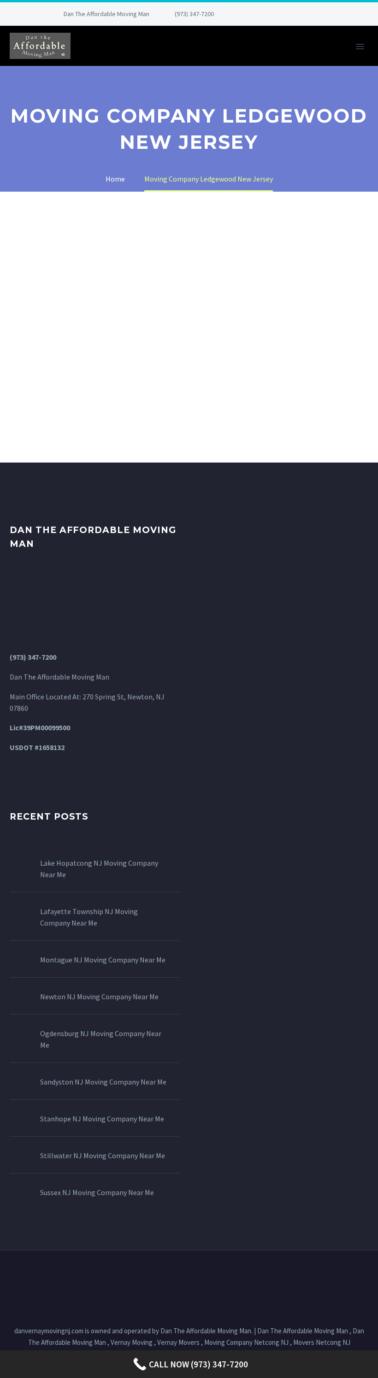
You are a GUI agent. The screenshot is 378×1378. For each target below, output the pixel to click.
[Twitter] (278, 14)
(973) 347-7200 (194, 14)
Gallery (243, 59)
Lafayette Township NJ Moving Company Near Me (89, 917)
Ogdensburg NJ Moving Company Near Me (100, 1039)
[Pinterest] (306, 14)
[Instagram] (292, 14)
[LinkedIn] (265, 14)
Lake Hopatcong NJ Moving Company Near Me (99, 868)
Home (95, 59)
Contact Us (299, 59)
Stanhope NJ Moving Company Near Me (102, 1118)
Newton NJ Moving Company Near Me (99, 996)
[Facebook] (251, 14)
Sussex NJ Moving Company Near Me (97, 1192)
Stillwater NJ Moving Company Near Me (102, 1155)
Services (193, 59)
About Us (141, 59)
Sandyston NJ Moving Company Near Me (103, 1081)
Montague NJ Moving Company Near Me (102, 959)
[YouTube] (320, 14)
